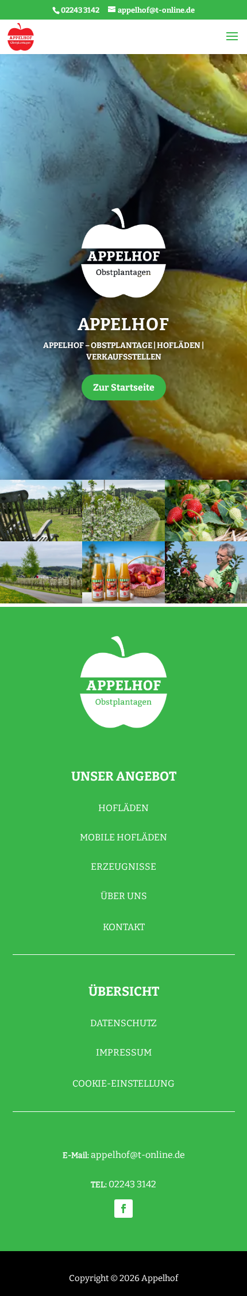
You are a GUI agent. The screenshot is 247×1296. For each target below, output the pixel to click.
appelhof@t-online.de (138, 1154)
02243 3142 (80, 10)
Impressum (124, 1052)
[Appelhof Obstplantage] (41, 510)
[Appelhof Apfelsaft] (123, 572)
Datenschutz (123, 1023)
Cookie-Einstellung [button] (123, 1083)
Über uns (124, 895)
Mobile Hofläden (123, 837)
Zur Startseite (124, 387)
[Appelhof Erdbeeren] (206, 510)
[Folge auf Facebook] (123, 1208)
